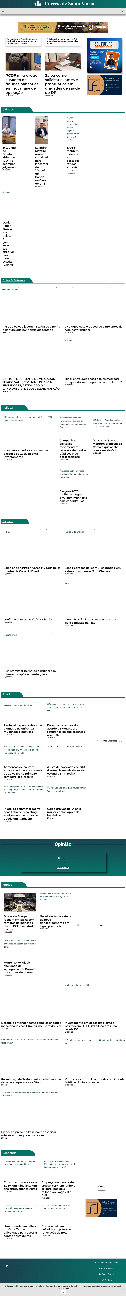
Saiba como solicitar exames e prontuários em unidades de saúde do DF (62, 84)
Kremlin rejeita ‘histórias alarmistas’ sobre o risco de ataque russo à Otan (31, 1080)
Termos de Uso (108, 1268)
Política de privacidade (108, 1262)
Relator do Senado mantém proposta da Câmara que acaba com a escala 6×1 (107, 445)
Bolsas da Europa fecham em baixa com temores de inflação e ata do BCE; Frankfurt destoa (19, 923)
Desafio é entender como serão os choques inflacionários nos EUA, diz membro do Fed (31, 1024)
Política (7, 407)
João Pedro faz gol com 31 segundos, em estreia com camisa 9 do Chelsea (93, 569)
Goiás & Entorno (13, 280)
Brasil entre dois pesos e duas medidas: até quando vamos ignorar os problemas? (93, 380)
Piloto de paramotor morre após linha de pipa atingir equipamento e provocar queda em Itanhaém (22, 813)
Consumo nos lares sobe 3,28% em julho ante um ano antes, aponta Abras (20, 1185)
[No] (122, 1289)
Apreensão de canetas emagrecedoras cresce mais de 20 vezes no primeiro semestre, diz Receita (23, 771)
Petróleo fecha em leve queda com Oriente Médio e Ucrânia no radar (95, 1080)
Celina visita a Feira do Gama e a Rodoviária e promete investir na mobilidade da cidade (22, 41)
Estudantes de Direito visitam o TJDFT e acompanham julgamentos (12, 157)
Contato (108, 1280)
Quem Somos (108, 1274)
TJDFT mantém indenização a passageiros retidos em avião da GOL (75, 159)
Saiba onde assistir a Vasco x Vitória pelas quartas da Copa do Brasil (32, 569)
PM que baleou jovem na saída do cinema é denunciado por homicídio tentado (31, 328)
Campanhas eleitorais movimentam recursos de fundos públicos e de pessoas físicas (73, 449)
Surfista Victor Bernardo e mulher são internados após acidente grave (30, 672)
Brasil (6, 694)
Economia (9, 1153)
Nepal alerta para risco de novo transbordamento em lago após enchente (55, 921)
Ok (64, 1292)
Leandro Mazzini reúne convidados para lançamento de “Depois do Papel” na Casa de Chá (43, 165)
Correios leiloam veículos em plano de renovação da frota (56, 1229)
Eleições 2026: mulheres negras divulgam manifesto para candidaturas (73, 496)
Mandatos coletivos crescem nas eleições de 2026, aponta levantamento (26, 454)
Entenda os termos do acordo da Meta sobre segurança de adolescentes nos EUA (66, 730)
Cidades (8, 109)
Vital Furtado (63, 867)
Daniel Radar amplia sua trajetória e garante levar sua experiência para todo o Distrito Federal (10, 244)
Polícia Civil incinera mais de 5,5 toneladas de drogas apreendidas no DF (62, 41)
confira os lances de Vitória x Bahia (28, 619)
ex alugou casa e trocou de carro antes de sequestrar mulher (94, 328)
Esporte (7, 521)
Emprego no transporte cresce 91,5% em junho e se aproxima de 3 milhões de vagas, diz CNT (58, 1189)
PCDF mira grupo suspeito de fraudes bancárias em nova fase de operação (22, 84)
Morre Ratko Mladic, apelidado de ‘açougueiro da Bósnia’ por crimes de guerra (19, 967)
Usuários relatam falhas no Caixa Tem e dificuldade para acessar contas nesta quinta (20, 1231)
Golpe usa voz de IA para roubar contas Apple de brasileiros (64, 812)
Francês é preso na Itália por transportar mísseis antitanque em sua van (28, 1133)
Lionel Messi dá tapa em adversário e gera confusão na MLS (90, 621)
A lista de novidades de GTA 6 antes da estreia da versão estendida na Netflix (66, 770)
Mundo (7, 884)
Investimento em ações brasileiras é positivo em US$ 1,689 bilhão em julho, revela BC (91, 1026)
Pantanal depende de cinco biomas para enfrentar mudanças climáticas (23, 728)
